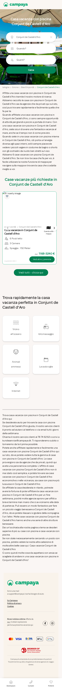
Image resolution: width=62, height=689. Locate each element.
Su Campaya (12, 600)
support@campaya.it (17, 594)
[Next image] (54, 228)
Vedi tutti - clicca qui (31, 272)
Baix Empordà (27, 87)
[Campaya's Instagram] (52, 623)
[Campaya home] (15, 4)
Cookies (10, 606)
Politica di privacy (14, 603)
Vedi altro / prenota (42, 259)
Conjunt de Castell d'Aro (48, 87)
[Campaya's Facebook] (45, 623)
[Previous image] (8, 228)
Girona (15, 87)
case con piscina (29, 531)
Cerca (31, 70)
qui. (8, 622)
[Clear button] (51, 37)
